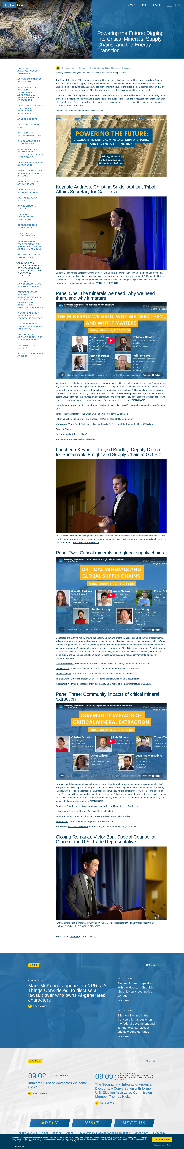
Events (57, 1133)
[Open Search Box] (179, 5)
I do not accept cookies (162, 1145)
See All (151, 965)
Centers (82, 68)
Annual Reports (27, 119)
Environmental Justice (26, 207)
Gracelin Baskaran (64, 663)
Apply (131, 5)
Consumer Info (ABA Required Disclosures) (105, 1133)
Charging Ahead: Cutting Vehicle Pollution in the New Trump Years (30, 153)
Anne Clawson (62, 668)
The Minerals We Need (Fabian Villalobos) (76, 439)
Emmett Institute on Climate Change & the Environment (110, 68)
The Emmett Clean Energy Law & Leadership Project (29, 315)
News (45, 1133)
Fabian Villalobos (64, 419)
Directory (159, 1133)
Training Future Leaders (27, 346)
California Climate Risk (29, 126)
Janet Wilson (62, 821)
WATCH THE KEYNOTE (107, 283)
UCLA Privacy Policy (18, 1146)
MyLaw (156, 5)
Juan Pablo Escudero (78, 826)
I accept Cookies (162, 1139)
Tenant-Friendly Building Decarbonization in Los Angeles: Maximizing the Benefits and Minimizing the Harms (30, 299)
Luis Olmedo (62, 811)
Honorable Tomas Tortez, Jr (69, 816)
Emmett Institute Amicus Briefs (27, 183)
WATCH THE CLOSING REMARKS (83, 926)
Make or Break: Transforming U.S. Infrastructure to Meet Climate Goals (29, 245)
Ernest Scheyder (63, 673)
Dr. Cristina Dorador (65, 806)
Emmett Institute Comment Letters (28, 191)
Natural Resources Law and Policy (29, 256)
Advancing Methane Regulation (29, 80)
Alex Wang (73, 684)
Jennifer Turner (63, 414)
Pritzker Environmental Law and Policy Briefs (29, 283)
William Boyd (74, 424)
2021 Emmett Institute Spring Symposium (27, 70)
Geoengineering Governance (27, 226)
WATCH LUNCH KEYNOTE (86, 542)
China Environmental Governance (30, 164)
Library (70, 1133)
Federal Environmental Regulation (26, 216)
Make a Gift (142, 1133)
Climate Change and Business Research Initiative (29, 173)
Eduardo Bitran (63, 405)
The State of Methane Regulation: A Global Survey (30, 337)
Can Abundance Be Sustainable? (28, 142)
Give (144, 5)
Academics (69, 68)
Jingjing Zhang (62, 679)
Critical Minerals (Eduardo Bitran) (71, 434)
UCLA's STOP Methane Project (30, 355)
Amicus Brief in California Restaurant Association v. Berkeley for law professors (28, 93)
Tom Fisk (74, 936)
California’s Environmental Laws (30, 134)
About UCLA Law (28, 1133)
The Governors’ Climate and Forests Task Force (30, 326)
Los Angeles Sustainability (26, 234)
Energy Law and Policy (27, 199)
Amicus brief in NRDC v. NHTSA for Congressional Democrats (30, 109)
